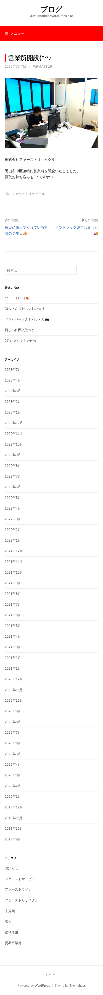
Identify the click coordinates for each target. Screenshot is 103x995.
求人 (8, 921)
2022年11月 (14, 434)
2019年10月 (14, 828)
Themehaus (77, 985)
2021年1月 (13, 668)
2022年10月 (14, 444)
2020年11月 (14, 690)
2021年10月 (14, 572)
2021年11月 (14, 562)
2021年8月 (13, 594)
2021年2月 (13, 658)
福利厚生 (11, 932)
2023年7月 (13, 369)
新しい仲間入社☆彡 (20, 330)
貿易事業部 (13, 943)
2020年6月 (13, 743)
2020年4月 (13, 764)
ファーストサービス (20, 879)
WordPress (42, 985)
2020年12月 (14, 679)
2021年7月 (13, 604)
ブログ (51, 9)
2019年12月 (14, 807)
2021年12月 (14, 551)
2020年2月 (13, 786)
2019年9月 (13, 839)
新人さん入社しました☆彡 (25, 309)
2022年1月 (13, 540)
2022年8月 (13, 466)
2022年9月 (13, 455)
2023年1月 (13, 412)
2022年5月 (13, 498)
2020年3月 (13, 775)
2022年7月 (13, 476)
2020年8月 (13, 722)
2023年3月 (13, 391)
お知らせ (11, 868)
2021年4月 (13, 636)
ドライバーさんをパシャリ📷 (27, 319)
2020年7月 (13, 732)
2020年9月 (13, 711)
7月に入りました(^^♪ (20, 341)
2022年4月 (13, 508)
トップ (49, 975)
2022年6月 (13, 487)
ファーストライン (18, 889)
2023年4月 (13, 380)
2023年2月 (13, 401)
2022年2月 (13, 530)
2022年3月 (13, 519)
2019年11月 (14, 818)
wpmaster (42, 66)
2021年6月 (13, 615)
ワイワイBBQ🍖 (17, 298)
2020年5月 (13, 754)
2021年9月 (13, 583)
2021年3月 (13, 647)
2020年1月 (13, 796)
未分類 (10, 911)
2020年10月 (14, 700)
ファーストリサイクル (28, 194)
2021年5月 (13, 626)
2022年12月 (14, 423)
